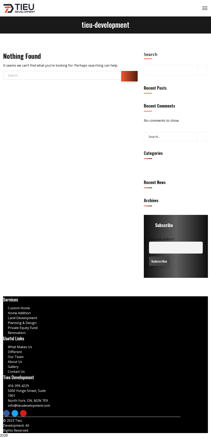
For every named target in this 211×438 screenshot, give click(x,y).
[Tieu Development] (19, 8)
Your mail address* (162, 239)
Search (150, 54)
